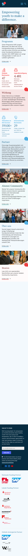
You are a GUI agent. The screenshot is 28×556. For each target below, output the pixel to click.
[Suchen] (25, 4)
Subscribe (6, 452)
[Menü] (22, 3)
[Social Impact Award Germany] (7, 4)
